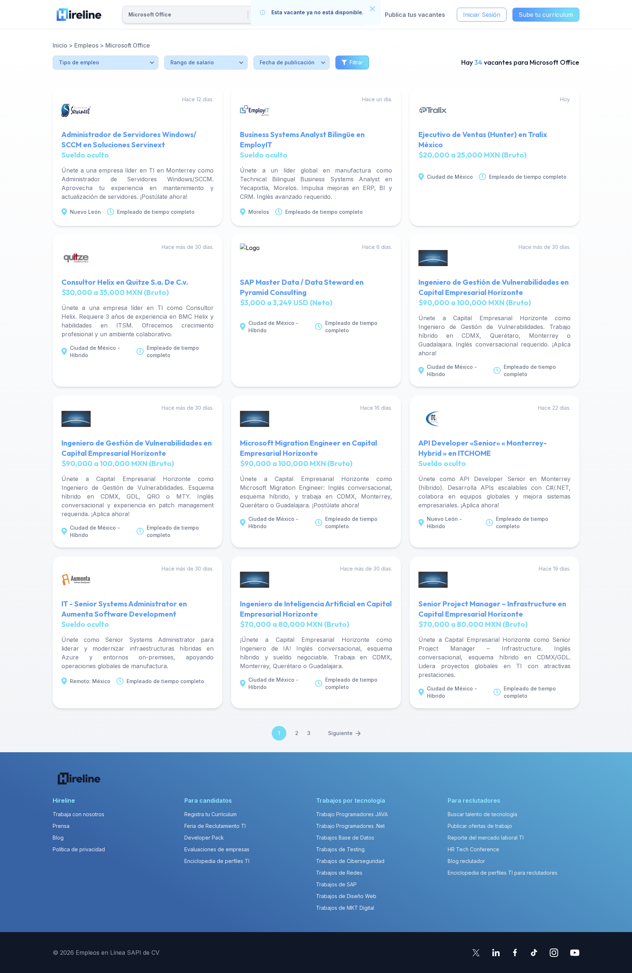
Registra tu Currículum (210, 814)
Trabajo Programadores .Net (350, 826)
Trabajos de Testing (340, 849)
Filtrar (356, 62)
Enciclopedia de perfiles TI (216, 861)
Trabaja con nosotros (78, 814)
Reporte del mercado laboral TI (486, 837)
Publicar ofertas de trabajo (480, 826)
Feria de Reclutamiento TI (215, 826)
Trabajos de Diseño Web (346, 896)
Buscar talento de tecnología (482, 814)
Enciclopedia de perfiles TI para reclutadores (502, 873)
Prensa (61, 826)
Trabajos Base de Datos (345, 837)
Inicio (60, 45)
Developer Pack (204, 837)
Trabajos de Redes (339, 873)
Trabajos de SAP (336, 884)
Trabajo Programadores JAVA (352, 814)
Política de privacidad (79, 849)
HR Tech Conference (473, 849)
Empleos (86, 45)
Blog (58, 837)
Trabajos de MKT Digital (345, 908)
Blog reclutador (466, 861)
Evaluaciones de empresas (216, 849)
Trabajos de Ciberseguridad (350, 861)
